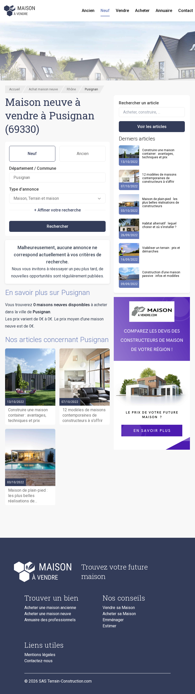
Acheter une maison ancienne (50, 608)
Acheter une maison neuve (47, 614)
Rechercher (57, 226)
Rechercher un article (139, 103)
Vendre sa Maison (119, 608)
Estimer (109, 626)
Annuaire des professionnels (50, 620)
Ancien (88, 10)
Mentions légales (39, 655)
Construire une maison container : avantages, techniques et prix (158, 153)
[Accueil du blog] (48, 571)
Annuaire (164, 10)
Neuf (105, 10)
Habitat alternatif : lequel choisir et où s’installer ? (159, 225)
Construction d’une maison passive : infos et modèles (161, 274)
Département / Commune (32, 168)
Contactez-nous (38, 661)
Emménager (113, 620)
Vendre (122, 10)
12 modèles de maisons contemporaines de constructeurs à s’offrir (159, 178)
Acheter (142, 10)
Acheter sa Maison (119, 614)
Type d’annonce (24, 189)
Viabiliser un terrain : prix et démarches (161, 249)
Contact (185, 10)
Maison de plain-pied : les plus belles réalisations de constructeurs (160, 202)
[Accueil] (20, 10)
